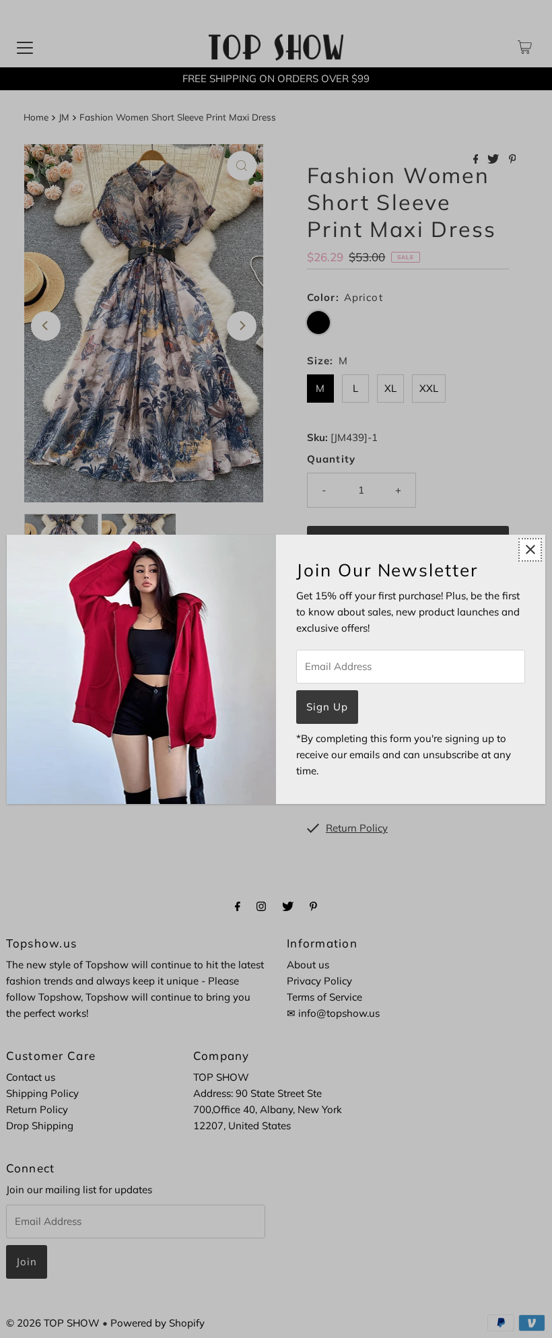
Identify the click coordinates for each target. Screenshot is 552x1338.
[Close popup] (530, 550)
